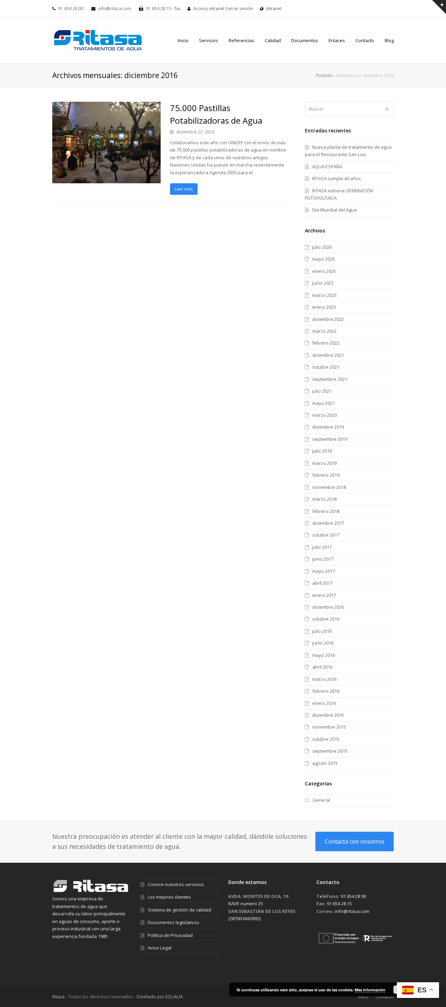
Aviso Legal (159, 948)
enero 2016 (324, 703)
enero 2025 (324, 271)
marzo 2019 (324, 463)
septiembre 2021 (329, 379)
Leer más (184, 189)
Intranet (273, 8)
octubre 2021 (325, 367)
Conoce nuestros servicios (176, 884)
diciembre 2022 (328, 319)
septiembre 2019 (329, 439)
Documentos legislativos (173, 922)
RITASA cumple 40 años (336, 178)
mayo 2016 (323, 655)
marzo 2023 (324, 295)
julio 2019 (322, 451)
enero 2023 (324, 307)
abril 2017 (322, 583)
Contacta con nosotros (354, 841)
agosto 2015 (325, 763)
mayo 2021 (323, 403)
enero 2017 (324, 595)
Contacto (385, 997)
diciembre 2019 (328, 427)
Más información (370, 989)
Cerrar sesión (239, 8)
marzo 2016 (324, 679)
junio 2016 (322, 643)
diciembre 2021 (328, 355)
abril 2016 (322, 667)
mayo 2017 (323, 571)
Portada (324, 75)
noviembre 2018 (329, 487)
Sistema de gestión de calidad (179, 910)
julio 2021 (322, 391)
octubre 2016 (325, 619)
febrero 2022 (325, 343)
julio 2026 (322, 247)
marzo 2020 (324, 415)
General (321, 800)
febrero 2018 (325, 511)
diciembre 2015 (328, 715)
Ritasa (58, 997)
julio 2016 (322, 631)
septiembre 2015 (329, 751)
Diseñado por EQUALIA (160, 997)
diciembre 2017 (328, 523)
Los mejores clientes (169, 897)
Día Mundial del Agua (334, 210)
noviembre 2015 (329, 727)
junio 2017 (322, 559)
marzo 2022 (324, 331)
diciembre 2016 (328, 607)
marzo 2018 (324, 499)
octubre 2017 (325, 535)
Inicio (363, 997)
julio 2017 (322, 547)
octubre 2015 (325, 739)
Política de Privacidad (170, 935)
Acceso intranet (208, 8)
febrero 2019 (325, 475)
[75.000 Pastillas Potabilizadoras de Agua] (106, 179)
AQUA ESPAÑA (327, 166)
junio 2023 (322, 283)
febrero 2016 (325, 691)
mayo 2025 (323, 259)
